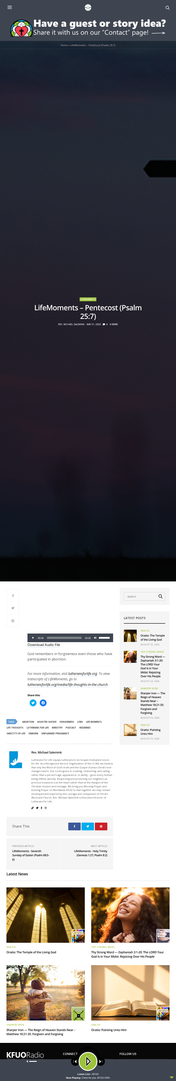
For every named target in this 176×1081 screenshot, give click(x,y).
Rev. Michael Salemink (71, 324)
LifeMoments (88, 299)
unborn (33, 733)
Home (64, 45)
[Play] (33, 638)
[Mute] (95, 638)
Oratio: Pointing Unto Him (151, 732)
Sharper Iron (149, 688)
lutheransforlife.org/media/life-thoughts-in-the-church (67, 684)
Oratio (145, 631)
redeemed (85, 727)
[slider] (105, 637)
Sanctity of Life (16, 733)
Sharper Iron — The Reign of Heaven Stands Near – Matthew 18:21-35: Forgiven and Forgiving (153, 703)
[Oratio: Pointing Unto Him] (130, 730)
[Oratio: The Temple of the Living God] (130, 636)
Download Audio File (43, 644)
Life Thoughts (15, 727)
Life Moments (94, 721)
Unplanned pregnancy (55, 733)
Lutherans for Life (38, 727)
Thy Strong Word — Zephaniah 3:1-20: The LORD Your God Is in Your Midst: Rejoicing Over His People (153, 666)
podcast (71, 727)
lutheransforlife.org (82, 673)
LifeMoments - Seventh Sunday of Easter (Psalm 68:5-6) (30, 855)
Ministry (57, 727)
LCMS (80, 721)
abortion (28, 721)
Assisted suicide (46, 721)
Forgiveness (67, 721)
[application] (70, 638)
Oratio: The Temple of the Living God (153, 637)
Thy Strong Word (152, 652)
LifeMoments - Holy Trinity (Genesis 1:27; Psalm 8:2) (90, 853)
